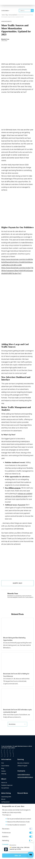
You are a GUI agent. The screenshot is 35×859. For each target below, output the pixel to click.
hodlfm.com (21, 780)
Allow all (17, 855)
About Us (4, 782)
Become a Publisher (23, 763)
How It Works (5, 766)
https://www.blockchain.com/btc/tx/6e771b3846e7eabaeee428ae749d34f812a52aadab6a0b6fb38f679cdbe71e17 (17, 270)
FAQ (2, 763)
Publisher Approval (6, 785)
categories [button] (4, 10)
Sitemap (3, 774)
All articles (12, 724)
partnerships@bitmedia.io (25, 777)
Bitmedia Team (5, 39)
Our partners (5, 788)
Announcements (6, 21)
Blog (2, 768)
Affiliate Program (22, 766)
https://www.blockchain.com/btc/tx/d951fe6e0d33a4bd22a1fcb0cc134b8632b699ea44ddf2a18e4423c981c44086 (17, 262)
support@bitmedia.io (24, 774)
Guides (3, 771)
